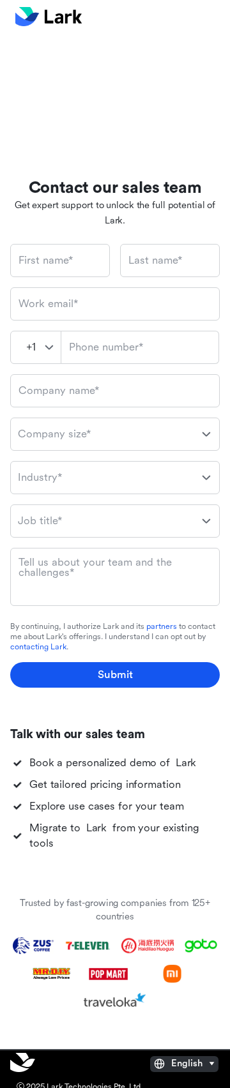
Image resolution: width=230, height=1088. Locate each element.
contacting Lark (38, 646)
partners (161, 626)
